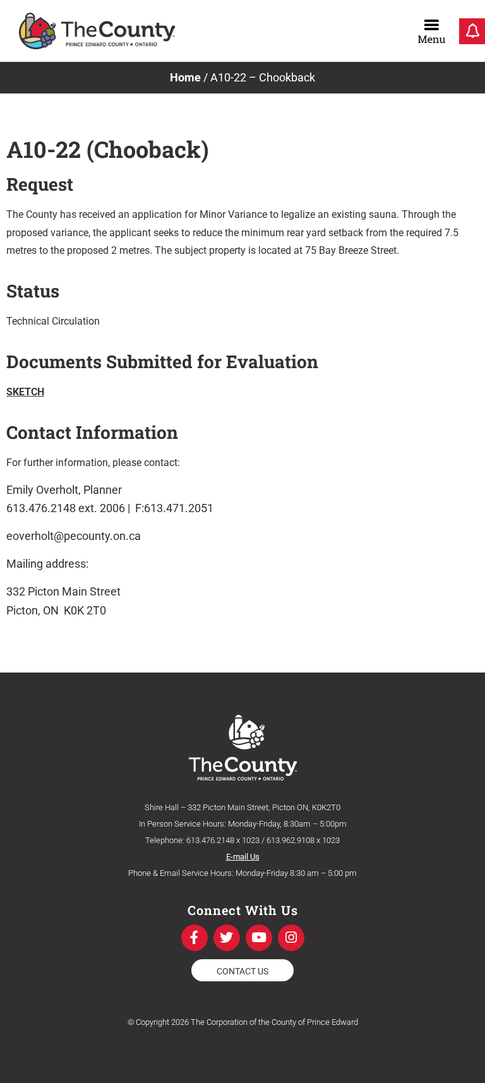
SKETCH (25, 392)
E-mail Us (243, 856)
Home (185, 77)
